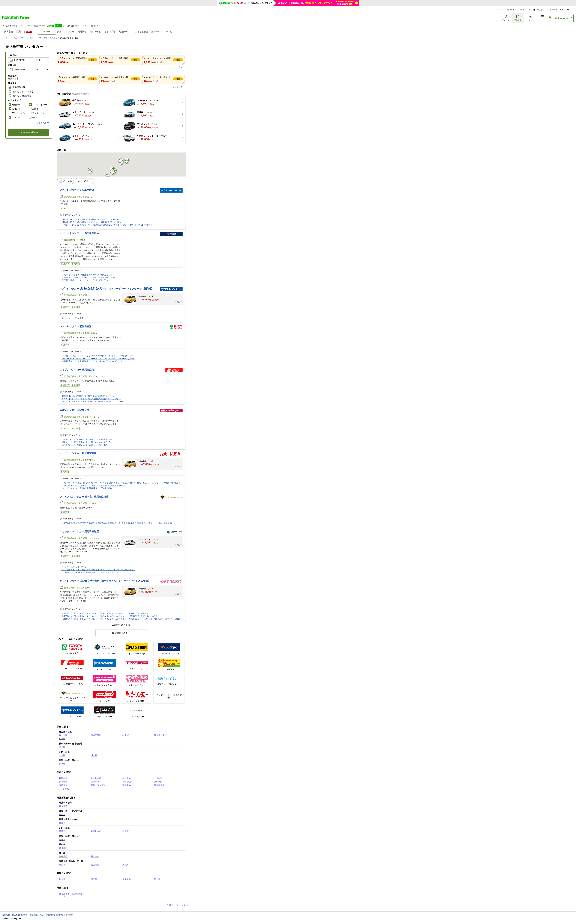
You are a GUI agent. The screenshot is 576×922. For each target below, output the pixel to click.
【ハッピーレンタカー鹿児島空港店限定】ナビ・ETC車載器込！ (88, 488)
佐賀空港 (126, 778)
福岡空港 (63, 778)
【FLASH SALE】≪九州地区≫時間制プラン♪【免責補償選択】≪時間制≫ (92, 222)
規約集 (60, 915)
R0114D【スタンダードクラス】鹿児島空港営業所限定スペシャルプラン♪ (91, 399)
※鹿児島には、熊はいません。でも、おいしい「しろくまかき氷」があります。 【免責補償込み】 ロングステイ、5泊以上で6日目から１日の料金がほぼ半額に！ (127, 619)
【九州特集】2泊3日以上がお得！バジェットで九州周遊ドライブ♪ (88, 277)
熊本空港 (63, 782)
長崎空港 (126, 782)
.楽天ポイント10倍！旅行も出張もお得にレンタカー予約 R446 (88, 442)
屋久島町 (63, 848)
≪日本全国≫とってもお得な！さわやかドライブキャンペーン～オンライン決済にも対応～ (98, 570)
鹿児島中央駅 (160, 735)
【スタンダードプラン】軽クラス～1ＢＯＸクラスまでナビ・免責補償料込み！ (94, 485)
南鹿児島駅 (96, 735)
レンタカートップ (33, 38)
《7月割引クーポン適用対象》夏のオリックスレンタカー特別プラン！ (90, 572)
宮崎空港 (126, 785)
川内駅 (94, 755)
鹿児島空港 (159, 785)
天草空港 (95, 782)
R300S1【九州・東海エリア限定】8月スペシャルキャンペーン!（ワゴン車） (93, 401)
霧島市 (62, 814)
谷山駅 (125, 735)
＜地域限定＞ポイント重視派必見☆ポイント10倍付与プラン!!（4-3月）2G (92, 361)
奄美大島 (126, 879)
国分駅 (62, 747)
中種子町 (63, 856)
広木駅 (62, 738)
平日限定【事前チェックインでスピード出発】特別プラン (85, 280)
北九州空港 (96, 778)
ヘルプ (499, 10)
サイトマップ (524, 10)
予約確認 (517, 20)
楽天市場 (553, 10)
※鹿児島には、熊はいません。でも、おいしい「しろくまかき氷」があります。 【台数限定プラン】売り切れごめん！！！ (111, 616)
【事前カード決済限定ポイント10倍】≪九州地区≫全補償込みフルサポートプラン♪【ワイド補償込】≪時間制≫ (107, 225)
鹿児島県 (53, 38)
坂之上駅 (63, 735)
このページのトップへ (177, 905)
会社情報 (6, 915)
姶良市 (62, 831)
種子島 (94, 879)
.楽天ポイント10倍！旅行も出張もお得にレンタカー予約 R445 (88, 445)
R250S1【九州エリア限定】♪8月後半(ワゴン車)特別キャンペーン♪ (89, 396)
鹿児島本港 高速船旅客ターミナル (72, 895)
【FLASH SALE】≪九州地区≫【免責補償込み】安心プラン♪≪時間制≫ (91, 219)
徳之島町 (95, 864)
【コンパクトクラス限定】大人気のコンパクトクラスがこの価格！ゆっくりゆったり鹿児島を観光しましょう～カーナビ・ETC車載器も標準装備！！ (122, 483)
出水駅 (62, 755)
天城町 (125, 864)
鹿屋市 (62, 823)
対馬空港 (158, 782)
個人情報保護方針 (20, 915)
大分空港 (158, 778)
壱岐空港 (63, 785)
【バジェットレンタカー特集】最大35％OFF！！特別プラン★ (87, 275)
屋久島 (62, 879)
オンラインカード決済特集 (72, 318)
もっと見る (177, 67)
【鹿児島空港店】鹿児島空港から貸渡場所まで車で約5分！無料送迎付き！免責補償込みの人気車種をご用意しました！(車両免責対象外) (117, 523)
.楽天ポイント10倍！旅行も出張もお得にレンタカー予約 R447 (88, 439)
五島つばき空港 (98, 785)
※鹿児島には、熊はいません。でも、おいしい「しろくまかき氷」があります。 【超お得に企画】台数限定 (105, 613)
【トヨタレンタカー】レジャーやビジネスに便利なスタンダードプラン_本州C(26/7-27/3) (98, 356)
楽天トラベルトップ (14, 38)
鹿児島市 (63, 806)
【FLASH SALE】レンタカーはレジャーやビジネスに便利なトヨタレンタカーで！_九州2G (98, 359)
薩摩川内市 (96, 831)
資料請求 (69, 915)
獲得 (92, 60)
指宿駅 (62, 764)
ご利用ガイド (510, 10)
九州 (45, 38)
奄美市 (62, 864)
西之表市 (95, 856)
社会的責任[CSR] (37, 915)
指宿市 (62, 839)
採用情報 (51, 915)
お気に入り (505, 20)
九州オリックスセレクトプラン (74, 567)
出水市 (125, 831)
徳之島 (157, 879)
